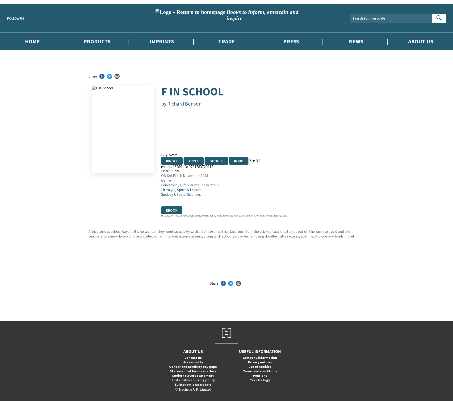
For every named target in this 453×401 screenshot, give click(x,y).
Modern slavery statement (193, 375)
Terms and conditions (260, 371)
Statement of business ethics (193, 371)
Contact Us (193, 358)
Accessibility (193, 362)
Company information (260, 358)
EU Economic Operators (193, 384)
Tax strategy (260, 380)
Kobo (238, 161)
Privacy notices (260, 362)
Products (97, 41)
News (356, 41)
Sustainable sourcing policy (193, 380)
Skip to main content (15, 2)
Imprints (162, 41)
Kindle (172, 161)
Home (32, 41)
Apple (194, 161)
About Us (420, 41)
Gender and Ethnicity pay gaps (193, 366)
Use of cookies (259, 366)
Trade (226, 41)
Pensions (260, 375)
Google (216, 161)
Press (291, 41)
